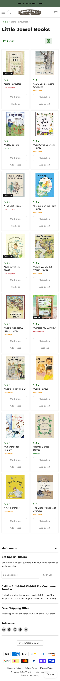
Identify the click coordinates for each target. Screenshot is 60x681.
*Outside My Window (44, 327)
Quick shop (15, 97)
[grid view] (48, 41)
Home (5, 21)
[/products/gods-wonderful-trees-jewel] (15, 307)
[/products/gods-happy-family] (15, 368)
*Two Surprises (12, 507)
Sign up (47, 575)
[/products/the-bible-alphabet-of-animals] (45, 487)
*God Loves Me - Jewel (12, 268)
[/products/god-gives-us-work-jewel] (45, 124)
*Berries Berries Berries (41, 448)
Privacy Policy (46, 668)
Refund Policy (31, 668)
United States (28, 643)
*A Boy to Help (11, 144)
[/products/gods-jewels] (45, 368)
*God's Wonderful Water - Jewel (42, 268)
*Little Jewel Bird (12, 83)
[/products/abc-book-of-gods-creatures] (45, 63)
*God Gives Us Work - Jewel (44, 146)
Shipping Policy (14, 668)
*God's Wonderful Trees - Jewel (13, 329)
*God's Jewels (40, 388)
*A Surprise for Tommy (11, 448)
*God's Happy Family (15, 388)
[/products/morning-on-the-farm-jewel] (45, 185)
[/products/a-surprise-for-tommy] (15, 426)
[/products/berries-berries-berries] (45, 426)
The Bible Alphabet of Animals (44, 509)
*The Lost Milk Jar (13, 205)
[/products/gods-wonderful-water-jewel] (45, 246)
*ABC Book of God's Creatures (43, 85)
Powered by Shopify (30, 675)
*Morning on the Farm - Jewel (44, 207)
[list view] (55, 41)
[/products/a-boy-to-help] (15, 124)
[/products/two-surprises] (15, 487)
